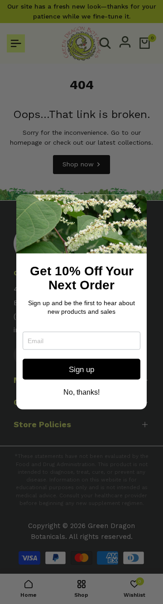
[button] (136, 205)
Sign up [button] (81, 369)
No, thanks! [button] (81, 392)
